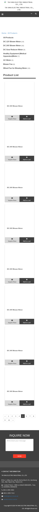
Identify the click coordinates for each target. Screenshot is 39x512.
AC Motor (8, 60)
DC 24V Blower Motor (13, 45)
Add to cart (27, 119)
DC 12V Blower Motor (13, 41)
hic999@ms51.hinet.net (11, 496)
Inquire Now (12, 119)
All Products (12, 33)
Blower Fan (9, 64)
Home (4, 33)
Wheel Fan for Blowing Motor (16, 68)
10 (9, 420)
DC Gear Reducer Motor (14, 50)
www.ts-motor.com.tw (10, 499)
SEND (20, 456)
